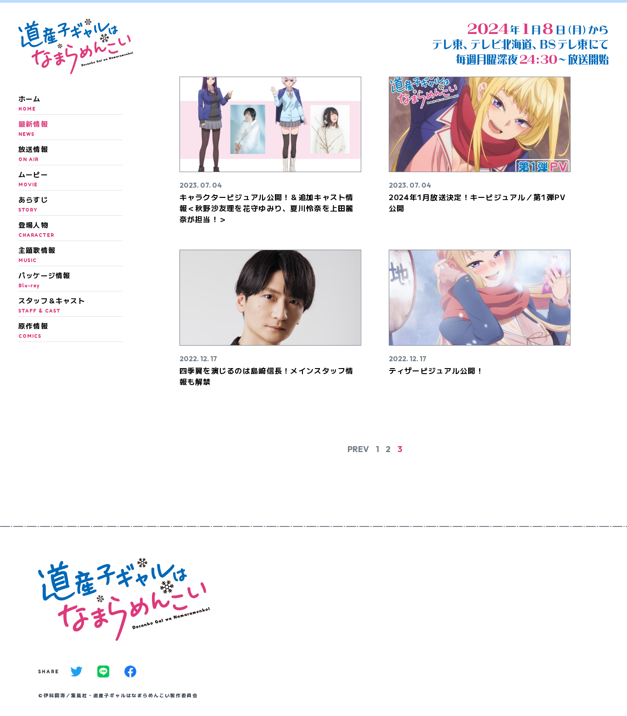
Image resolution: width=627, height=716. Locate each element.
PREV (358, 449)
